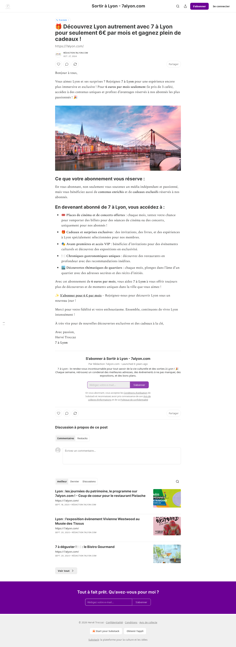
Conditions (131, 622)
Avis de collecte (148, 622)
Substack (93, 639)
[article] (118, 500)
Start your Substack (107, 631)
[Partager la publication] (185, 6)
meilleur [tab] (62, 481)
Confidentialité (114, 622)
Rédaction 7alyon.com (75, 53)
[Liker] (58, 64)
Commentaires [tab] (65, 438)
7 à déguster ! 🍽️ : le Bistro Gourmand (85, 547)
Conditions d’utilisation (135, 392)
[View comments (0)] (66, 64)
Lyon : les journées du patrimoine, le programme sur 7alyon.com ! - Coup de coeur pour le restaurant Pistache (100, 493)
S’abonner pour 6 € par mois (81, 295)
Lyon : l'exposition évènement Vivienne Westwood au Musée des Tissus (97, 521)
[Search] (177, 6)
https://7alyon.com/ (67, 500)
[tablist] (72, 438)
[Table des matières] (3, 323)
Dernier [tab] (74, 481)
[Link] (50, 179)
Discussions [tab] (89, 481)
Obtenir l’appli (135, 631)
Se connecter (221, 6)
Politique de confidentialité (134, 399)
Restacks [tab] (82, 438)
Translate (63, 20)
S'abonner (199, 6)
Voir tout (64, 570)
